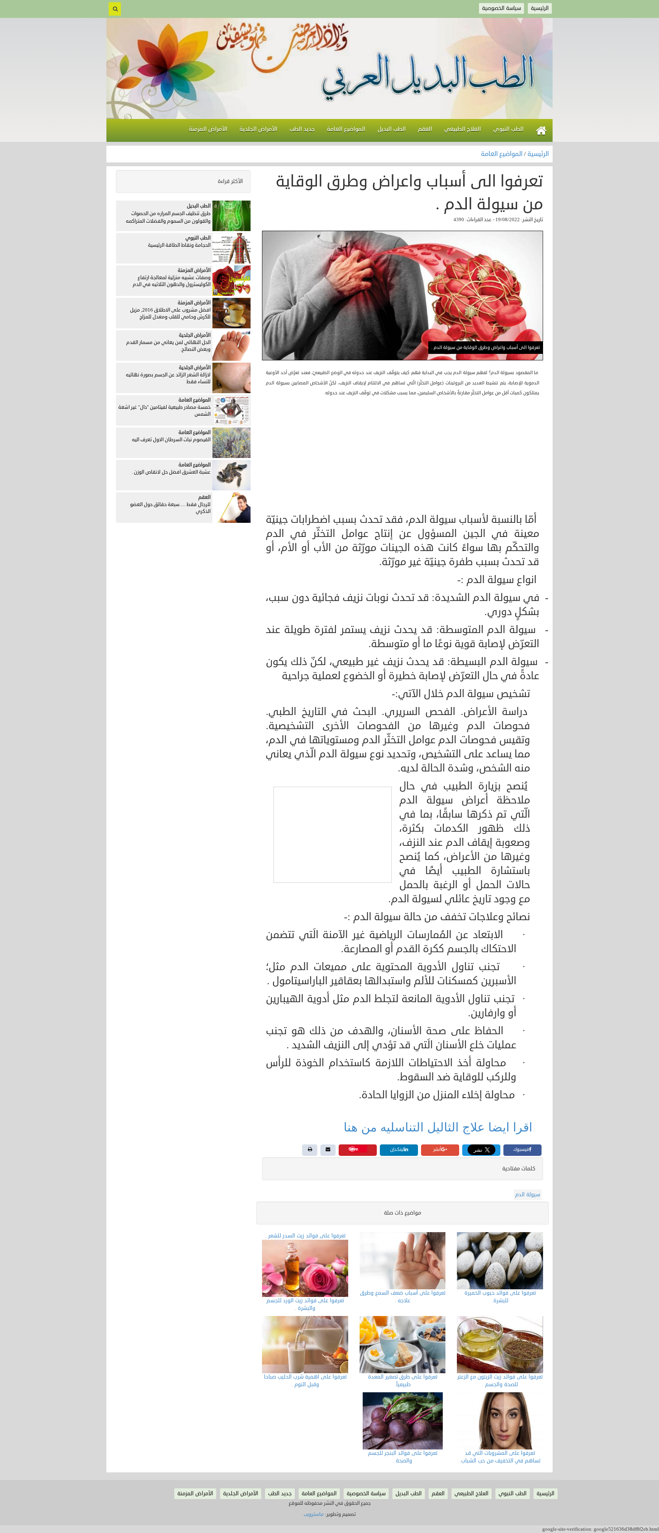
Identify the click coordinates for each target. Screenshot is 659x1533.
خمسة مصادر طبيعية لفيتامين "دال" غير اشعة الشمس (164, 411)
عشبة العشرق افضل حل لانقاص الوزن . (171, 472)
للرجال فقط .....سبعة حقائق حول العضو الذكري (170, 508)
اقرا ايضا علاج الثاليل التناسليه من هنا (439, 1127)
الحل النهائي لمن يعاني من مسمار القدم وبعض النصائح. (168, 346)
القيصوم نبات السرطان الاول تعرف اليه (171, 439)
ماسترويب (314, 1514)
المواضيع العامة (502, 154)
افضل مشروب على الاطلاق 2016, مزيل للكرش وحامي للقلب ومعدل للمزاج (170, 314)
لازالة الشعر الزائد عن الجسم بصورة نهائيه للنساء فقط (168, 378)
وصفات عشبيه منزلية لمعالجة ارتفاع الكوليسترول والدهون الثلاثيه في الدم (172, 281)
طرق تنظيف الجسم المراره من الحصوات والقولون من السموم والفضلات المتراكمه (168, 217)
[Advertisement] (402, 455)
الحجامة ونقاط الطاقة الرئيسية (179, 245)
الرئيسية (538, 154)
